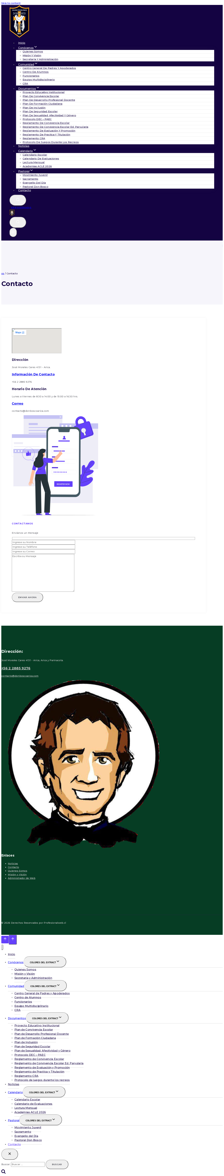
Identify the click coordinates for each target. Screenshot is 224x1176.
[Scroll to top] (5, 939)
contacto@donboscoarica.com (20, 675)
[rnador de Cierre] (9, 1154)
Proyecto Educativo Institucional (44, 92)
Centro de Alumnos (36, 72)
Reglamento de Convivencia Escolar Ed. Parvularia (55, 126)
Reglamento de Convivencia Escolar (46, 123)
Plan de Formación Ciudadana (42, 103)
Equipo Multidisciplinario (39, 79)
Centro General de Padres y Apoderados (49, 68)
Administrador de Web (21, 878)
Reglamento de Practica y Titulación (46, 134)
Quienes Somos (33, 51)
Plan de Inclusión (34, 107)
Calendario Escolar (35, 154)
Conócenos (16, 962)
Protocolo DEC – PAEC (37, 119)
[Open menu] (13, 232)
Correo (17, 404)
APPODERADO (21, 207)
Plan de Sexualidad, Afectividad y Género (49, 115)
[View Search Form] (18, 200)
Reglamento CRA (34, 138)
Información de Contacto (33, 374)
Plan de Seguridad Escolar (40, 111)
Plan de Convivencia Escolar (41, 96)
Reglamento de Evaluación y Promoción (49, 130)
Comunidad (16, 986)
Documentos (17, 1018)
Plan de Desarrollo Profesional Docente (49, 99)
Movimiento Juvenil (35, 175)
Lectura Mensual (34, 162)
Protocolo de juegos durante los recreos (51, 142)
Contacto (24, 190)
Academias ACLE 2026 (37, 166)
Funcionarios (31, 75)
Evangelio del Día (34, 182)
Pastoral (13, 1120)
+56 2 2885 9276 (16, 668)
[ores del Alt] (2, 947)
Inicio (11, 954)
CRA (17, 1010)
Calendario (15, 1092)
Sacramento (30, 178)
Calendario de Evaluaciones (41, 158)
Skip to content (11, 3)
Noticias (13, 863)
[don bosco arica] (12, 215)
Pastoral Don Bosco (35, 186)
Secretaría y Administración (40, 59)
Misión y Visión (32, 55)
